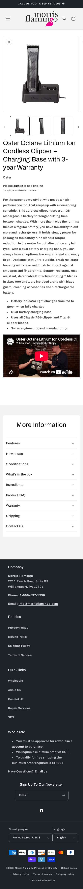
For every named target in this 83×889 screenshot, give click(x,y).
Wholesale (15, 680)
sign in (18, 185)
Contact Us (16, 699)
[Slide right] (78, 127)
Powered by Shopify (45, 868)
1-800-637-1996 (32, 595)
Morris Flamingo (24, 868)
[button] (8, 18)
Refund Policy (18, 636)
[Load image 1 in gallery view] (20, 126)
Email (39, 771)
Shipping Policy (19, 645)
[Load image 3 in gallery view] (63, 126)
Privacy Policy (18, 627)
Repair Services (19, 708)
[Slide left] (4, 127)
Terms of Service (20, 655)
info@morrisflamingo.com (38, 603)
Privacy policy (21, 874)
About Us (14, 690)
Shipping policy (65, 874)
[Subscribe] (63, 795)
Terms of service (42, 874)
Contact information (43, 880)
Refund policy (69, 868)
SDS (11, 717)
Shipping (8, 190)
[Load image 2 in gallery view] (41, 126)
